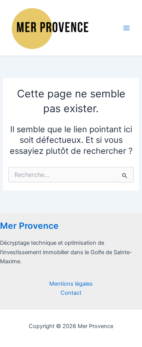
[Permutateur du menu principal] (126, 28)
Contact (71, 292)
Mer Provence (29, 225)
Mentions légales (71, 283)
